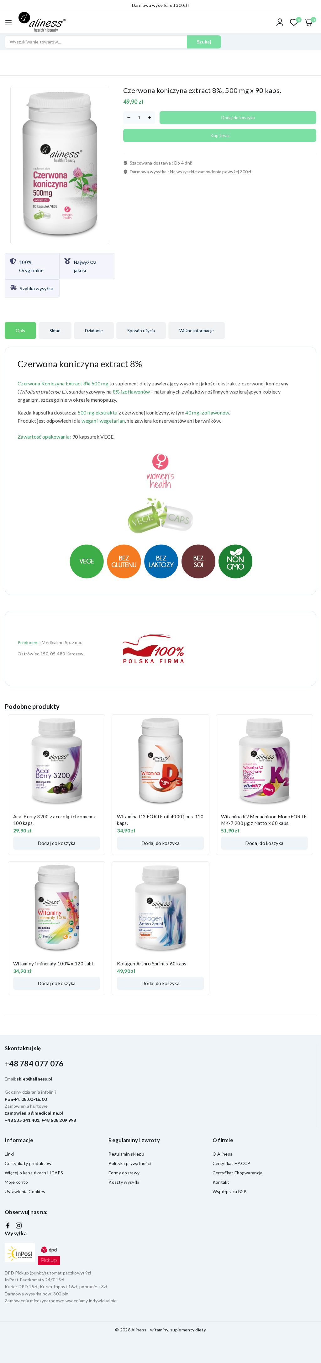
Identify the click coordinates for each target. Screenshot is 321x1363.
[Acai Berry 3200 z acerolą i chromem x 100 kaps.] (56, 761)
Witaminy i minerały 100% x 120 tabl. (53, 963)
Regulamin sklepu (126, 1154)
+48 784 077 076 (34, 1063)
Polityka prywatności (129, 1163)
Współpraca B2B (230, 1191)
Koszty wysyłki (123, 1182)
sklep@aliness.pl (34, 1078)
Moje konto (16, 1182)
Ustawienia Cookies (25, 1191)
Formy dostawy (123, 1172)
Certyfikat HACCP (231, 1163)
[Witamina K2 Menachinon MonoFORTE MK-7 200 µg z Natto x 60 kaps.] (264, 761)
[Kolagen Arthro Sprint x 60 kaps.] (160, 908)
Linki (9, 1154)
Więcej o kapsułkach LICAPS (34, 1172)
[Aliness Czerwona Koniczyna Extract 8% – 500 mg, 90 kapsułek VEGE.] (59, 165)
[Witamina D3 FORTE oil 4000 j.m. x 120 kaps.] (160, 761)
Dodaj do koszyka (238, 117)
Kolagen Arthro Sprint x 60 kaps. (152, 963)
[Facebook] (8, 1226)
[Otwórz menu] (8, 22)
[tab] (20, 330)
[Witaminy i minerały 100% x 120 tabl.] (56, 908)
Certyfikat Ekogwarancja (238, 1172)
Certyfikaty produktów (28, 1163)
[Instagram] (19, 1225)
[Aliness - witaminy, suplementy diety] (42, 22)
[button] (56, 843)
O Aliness (223, 1154)
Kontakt (221, 1182)
